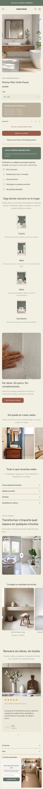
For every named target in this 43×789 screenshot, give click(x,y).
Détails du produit (8, 491)
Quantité (5, 121)
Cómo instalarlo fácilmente (11, 485)
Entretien (5, 497)
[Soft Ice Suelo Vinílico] (18, 609)
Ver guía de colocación (14, 189)
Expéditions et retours (10, 503)
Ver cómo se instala (12, 400)
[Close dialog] (40, 760)
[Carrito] (40, 9)
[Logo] (21, 9)
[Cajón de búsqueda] (35, 9)
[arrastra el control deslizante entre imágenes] (21, 555)
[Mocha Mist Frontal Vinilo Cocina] (21, 697)
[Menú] (3, 9)
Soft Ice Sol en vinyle (18, 632)
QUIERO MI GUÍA (11, 779)
